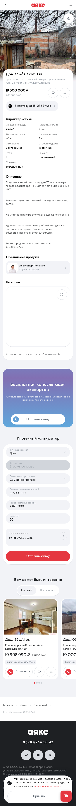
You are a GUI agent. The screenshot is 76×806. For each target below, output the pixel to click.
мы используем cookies (47, 786)
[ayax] (38, 732)
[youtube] (38, 755)
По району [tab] (47, 590)
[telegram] (50, 755)
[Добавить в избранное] (53, 93)
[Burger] (71, 5)
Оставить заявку (38, 556)
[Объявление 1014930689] (30, 639)
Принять (39, 796)
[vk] (26, 755)
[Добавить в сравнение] (65, 93)
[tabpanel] (38, 641)
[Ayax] (38, 5)
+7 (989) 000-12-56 (29, 270)
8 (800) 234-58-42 (38, 742)
